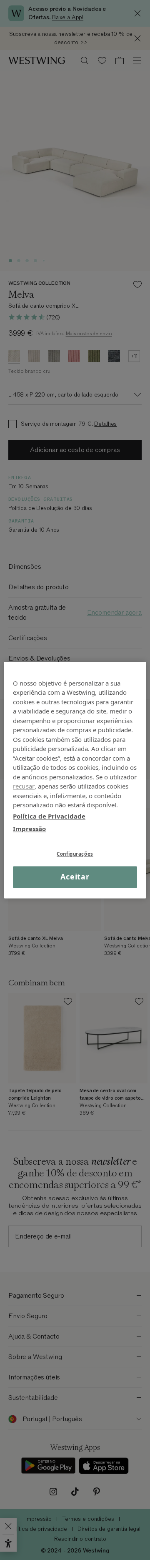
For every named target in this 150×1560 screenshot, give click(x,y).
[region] (75, 780)
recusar (24, 786)
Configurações (75, 854)
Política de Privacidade (49, 816)
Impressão (29, 828)
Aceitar (75, 877)
